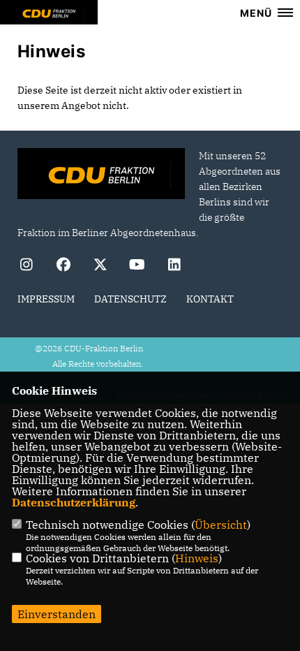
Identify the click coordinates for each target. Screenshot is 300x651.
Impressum (46, 299)
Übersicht (221, 525)
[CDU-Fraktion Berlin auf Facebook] (63, 266)
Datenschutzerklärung (73, 502)
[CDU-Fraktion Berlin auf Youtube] (137, 266)
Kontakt (210, 299)
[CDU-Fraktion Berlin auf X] (100, 266)
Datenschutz (130, 299)
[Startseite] (101, 175)
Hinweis (196, 558)
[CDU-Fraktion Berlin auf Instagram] (26, 266)
